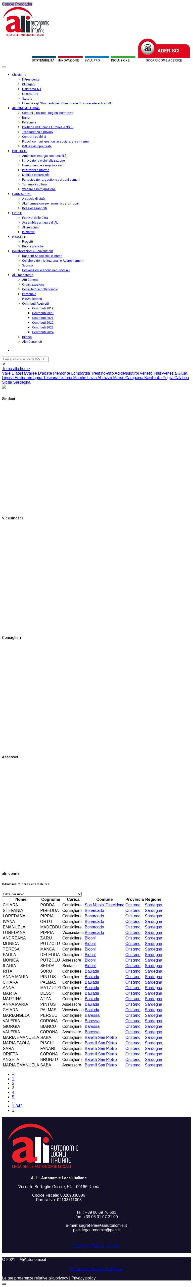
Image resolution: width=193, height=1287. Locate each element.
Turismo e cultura (34, 184)
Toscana (51, 378)
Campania (134, 378)
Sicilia (7, 382)
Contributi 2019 (43, 308)
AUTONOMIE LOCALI (26, 108)
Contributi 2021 (43, 318)
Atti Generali (30, 280)
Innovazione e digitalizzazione (43, 160)
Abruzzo (105, 378)
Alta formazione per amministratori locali (50, 203)
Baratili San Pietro (101, 1037)
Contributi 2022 (43, 322)
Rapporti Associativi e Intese (42, 256)
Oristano (132, 905)
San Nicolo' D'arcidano (104, 905)
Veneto (147, 373)
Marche (80, 378)
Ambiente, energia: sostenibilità (44, 156)
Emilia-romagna (29, 378)
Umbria (66, 378)
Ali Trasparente (22, 275)
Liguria (8, 378)
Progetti (27, 241)
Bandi (26, 117)
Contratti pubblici (34, 136)
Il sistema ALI (31, 89)
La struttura (30, 94)
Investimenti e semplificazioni (43, 165)
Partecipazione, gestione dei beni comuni (51, 179)
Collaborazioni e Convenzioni (32, 251)
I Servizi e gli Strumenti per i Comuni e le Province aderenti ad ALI (67, 103)
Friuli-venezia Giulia (170, 373)
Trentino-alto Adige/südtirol (115, 373)
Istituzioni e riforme (35, 170)
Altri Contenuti (32, 342)
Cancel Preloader (17, 4)
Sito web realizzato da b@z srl (96, 1269)
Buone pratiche (32, 246)
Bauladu (92, 971)
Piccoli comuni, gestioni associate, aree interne (55, 141)
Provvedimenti (32, 299)
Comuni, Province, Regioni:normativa (47, 113)
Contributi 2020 (43, 313)
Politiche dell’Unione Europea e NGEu (47, 127)
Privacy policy (83, 1278)
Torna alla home (16, 369)
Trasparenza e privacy (37, 132)
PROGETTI (19, 237)
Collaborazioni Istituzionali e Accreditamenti (53, 260)
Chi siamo (19, 75)
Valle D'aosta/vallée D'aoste (27, 373)
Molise (119, 378)
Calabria (181, 378)
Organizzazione (33, 284)
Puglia (168, 378)
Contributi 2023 (43, 327)
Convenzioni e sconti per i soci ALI (46, 270)
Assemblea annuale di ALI (40, 222)
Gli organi (28, 84)
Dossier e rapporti (34, 208)
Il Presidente (30, 79)
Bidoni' (90, 938)
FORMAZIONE (21, 194)
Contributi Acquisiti (35, 303)
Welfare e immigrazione (39, 189)
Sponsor (28, 265)
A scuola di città (33, 198)
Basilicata (153, 378)
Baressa (92, 1015)
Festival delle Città (35, 218)
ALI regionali (30, 227)
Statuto (27, 98)
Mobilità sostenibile (36, 175)
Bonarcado (94, 910)
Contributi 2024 (43, 332)
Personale (29, 122)
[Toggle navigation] (4, 67)
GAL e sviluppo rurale (37, 146)
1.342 (17, 1106)
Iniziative (28, 232)
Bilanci (27, 337)
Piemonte (62, 373)
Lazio (92, 378)
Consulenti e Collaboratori (40, 289)
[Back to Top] (4, 1284)
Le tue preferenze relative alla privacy (35, 1278)
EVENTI (17, 213)
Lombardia (81, 373)
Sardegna (21, 382)
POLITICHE (19, 151)
